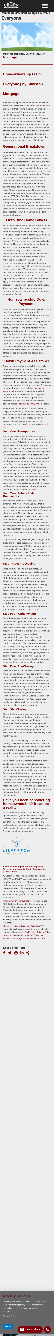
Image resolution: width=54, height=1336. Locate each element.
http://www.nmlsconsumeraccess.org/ (21, 901)
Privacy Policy (9, 1316)
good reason (33, 105)
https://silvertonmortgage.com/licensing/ (22, 926)
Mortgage (9, 57)
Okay (8, 1326)
